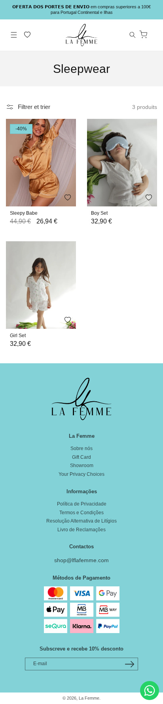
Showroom (81, 465)
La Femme (89, 698)
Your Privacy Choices (81, 474)
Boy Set (99, 213)
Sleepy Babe (24, 213)
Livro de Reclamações (81, 529)
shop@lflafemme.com (81, 560)
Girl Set (18, 335)
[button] (14, 35)
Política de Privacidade (81, 504)
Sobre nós (81, 448)
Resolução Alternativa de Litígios (81, 521)
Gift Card (81, 457)
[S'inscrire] (129, 664)
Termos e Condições (81, 512)
